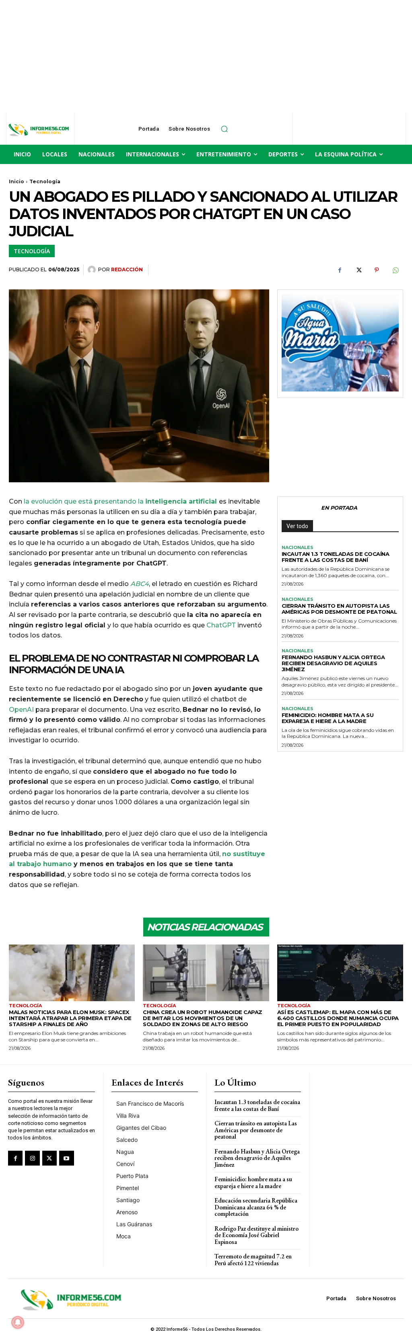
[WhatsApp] (395, 270)
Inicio (16, 181)
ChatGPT (221, 625)
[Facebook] (340, 270)
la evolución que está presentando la (121, 501)
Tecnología (44, 181)
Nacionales (297, 547)
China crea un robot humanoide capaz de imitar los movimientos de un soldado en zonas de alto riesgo (202, 1018)
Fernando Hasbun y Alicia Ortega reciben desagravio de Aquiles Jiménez (333, 663)
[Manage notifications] (17, 1322)
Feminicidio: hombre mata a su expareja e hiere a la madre (328, 718)
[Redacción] (93, 270)
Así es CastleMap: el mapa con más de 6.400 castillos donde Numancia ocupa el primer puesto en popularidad (338, 1018)
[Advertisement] (206, 56)
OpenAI (22, 709)
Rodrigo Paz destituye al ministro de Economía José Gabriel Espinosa (256, 1235)
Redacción (127, 269)
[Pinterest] (377, 270)
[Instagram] (32, 1158)
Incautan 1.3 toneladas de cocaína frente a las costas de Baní (335, 557)
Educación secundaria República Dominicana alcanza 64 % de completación (255, 1207)
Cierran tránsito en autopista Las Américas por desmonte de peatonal (339, 608)
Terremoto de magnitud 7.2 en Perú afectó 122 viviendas (253, 1259)
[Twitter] (358, 270)
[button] (224, 129)
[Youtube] (66, 1158)
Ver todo (297, 526)
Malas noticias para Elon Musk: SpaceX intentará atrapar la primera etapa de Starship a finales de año (70, 1018)
